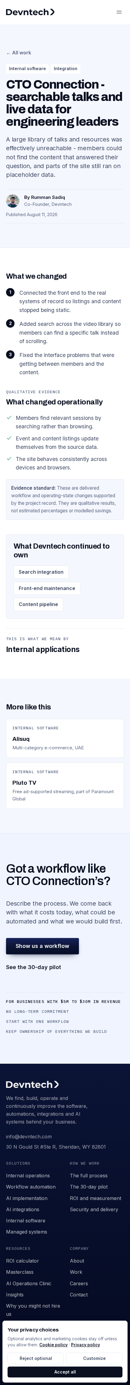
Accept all (65, 1371)
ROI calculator (22, 1261)
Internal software (25, 1221)
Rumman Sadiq (48, 197)
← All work (18, 53)
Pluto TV (24, 783)
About (77, 1261)
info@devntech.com (29, 1137)
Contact (79, 1295)
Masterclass (20, 1272)
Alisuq (21, 739)
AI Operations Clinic (28, 1283)
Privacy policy (85, 1344)
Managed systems (26, 1232)
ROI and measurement (95, 1198)
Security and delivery (94, 1209)
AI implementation (26, 1198)
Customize (94, 1358)
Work (76, 1272)
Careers (79, 1283)
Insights (15, 1295)
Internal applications (43, 649)
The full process (89, 1176)
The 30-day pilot (89, 1187)
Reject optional (36, 1358)
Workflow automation (31, 1187)
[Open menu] (119, 12)
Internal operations (28, 1176)
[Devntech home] (30, 12)
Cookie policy (53, 1344)
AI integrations (22, 1209)
